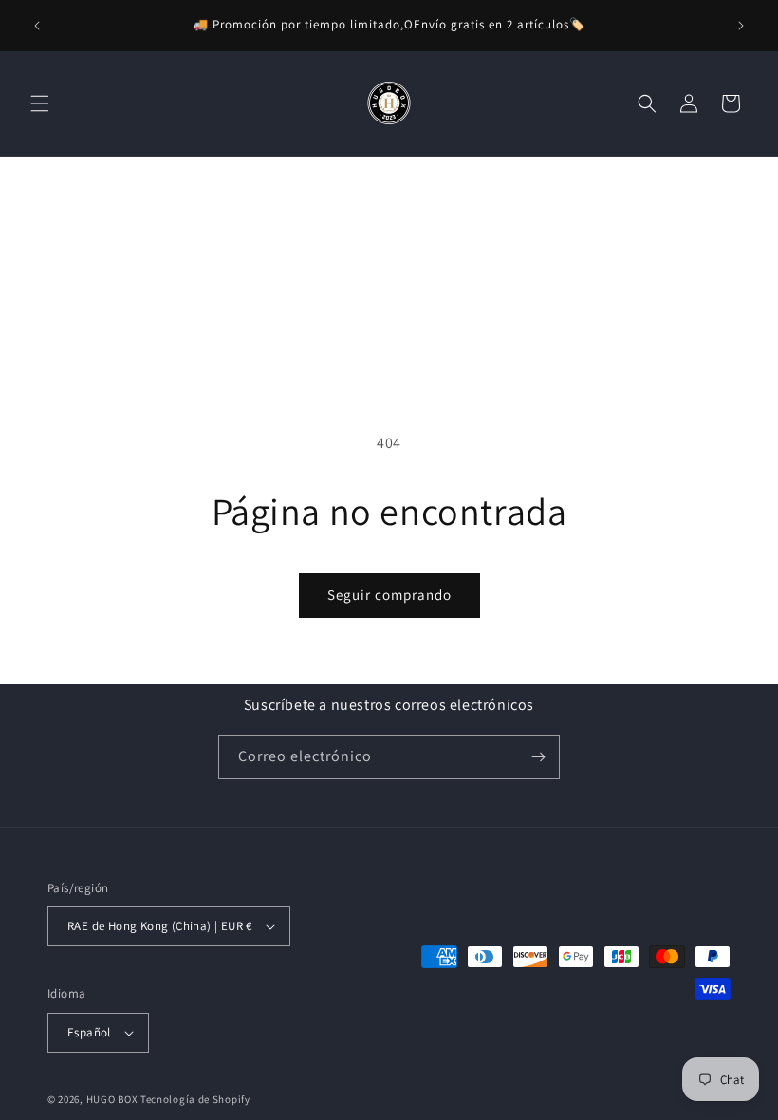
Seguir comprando (389, 595)
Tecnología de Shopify (195, 1099)
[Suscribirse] (538, 757)
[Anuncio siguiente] (741, 26)
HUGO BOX (112, 1099)
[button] (40, 103)
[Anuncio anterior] (37, 26)
